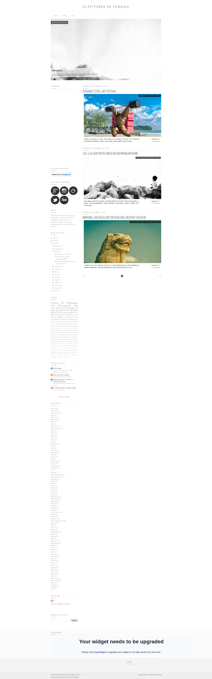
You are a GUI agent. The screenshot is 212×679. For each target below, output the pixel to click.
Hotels (66, 348)
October (57, 251)
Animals (73, 328)
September (58, 266)
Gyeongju (59, 315)
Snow (63, 341)
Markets (61, 339)
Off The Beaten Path (137, 221)
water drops (65, 356)
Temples (156, 221)
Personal (53, 352)
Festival (64, 326)
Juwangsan (64, 337)
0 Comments (156, 141)
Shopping (60, 317)
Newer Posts (84, 276)
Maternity (69, 339)
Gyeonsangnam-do (56, 477)
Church (53, 345)
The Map (64, 15)
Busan (53, 310)
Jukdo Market (55, 337)
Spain (64, 319)
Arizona (53, 330)
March (57, 282)
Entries (145, 674)
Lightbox (61, 350)
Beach (52, 315)
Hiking (76, 321)
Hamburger (62, 335)
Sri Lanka (65, 328)
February (58, 285)
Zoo (59, 356)
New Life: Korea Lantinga (61, 375)
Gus (60, 348)
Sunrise (69, 323)
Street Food (73, 352)
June (56, 274)
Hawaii (57, 328)
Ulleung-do (72, 319)
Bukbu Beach (144, 95)
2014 (54, 241)
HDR (54, 335)
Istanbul (75, 317)
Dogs (66, 330)
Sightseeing (151, 157)
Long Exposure (74, 337)
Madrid (55, 339)
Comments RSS (153, 674)
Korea (62, 308)
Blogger (68, 397)
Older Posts (159, 276)
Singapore (59, 352)
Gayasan (75, 332)
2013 (54, 243)
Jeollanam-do (72, 335)
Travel (53, 308)
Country (60, 330)
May (56, 277)
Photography (141, 157)
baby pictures (55, 413)
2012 (54, 291)
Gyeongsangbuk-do (69, 312)
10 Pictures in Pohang (106, 7)
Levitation (53, 350)
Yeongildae (53, 356)
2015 (54, 238)
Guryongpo (53, 348)
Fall (52, 332)
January (57, 288)
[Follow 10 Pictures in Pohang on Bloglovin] (61, 176)
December (58, 246)
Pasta (74, 350)
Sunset (73, 315)
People (76, 339)
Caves (65, 343)
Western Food (55, 580)
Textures (53, 354)
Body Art (59, 343)
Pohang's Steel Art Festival (100, 91)
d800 (59, 312)
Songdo (66, 352)
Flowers (58, 332)
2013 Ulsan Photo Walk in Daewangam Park (110, 153)
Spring (70, 341)
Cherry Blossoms (66, 321)
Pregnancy (56, 341)
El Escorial (73, 330)
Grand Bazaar (72, 345)
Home (56, 15)
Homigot (55, 323)
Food (60, 310)
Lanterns (73, 348)
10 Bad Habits (57, 368)
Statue (157, 95)
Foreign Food (66, 332)
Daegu (58, 345)
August (57, 269)
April (56, 280)
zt (54, 600)
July (56, 272)
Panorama (68, 350)
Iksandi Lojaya (61, 677)
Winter (66, 354)
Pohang (151, 95)
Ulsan (157, 157)
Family (64, 345)
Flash (52, 317)
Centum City (72, 343)
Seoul (66, 315)
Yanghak (73, 354)
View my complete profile (60, 604)
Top (160, 674)
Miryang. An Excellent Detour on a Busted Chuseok (114, 217)
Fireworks (56, 319)
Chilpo (58, 326)
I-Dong (68, 317)
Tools (72, 15)
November (58, 249)
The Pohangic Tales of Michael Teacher (64, 388)
